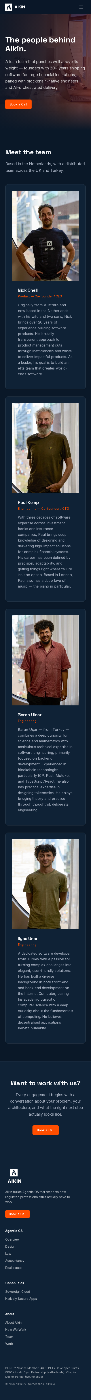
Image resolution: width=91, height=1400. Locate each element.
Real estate (13, 1268)
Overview (12, 1239)
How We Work (15, 1329)
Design (10, 1246)
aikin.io (50, 1384)
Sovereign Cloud (17, 1291)
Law (8, 1253)
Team (9, 1337)
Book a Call (18, 104)
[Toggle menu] (81, 7)
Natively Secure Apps (21, 1298)
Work (9, 1344)
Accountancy (14, 1260)
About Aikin (13, 1322)
